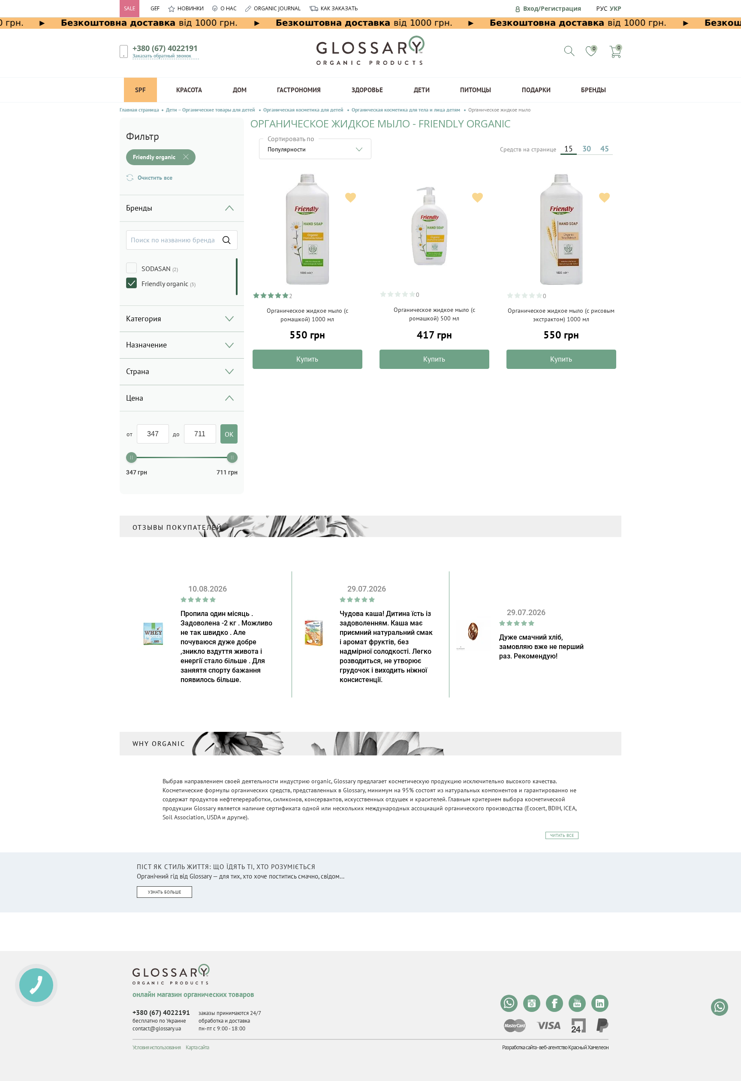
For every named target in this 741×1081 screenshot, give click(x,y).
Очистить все (155, 177)
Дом (240, 90)
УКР (615, 8)
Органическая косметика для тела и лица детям (406, 110)
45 (604, 149)
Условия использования (157, 1047)
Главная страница (139, 110)
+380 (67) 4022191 (165, 48)
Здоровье (367, 90)
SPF (140, 90)
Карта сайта (197, 1047)
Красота (189, 90)
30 (586, 149)
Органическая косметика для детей (304, 110)
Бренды (593, 90)
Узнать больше (164, 892)
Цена (134, 398)
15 (568, 149)
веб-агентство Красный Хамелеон (573, 1047)
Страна (137, 371)
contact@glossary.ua (157, 1028)
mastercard (515, 1026)
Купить (307, 359)
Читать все (562, 835)
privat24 (578, 1025)
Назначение (146, 345)
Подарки (536, 90)
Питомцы (475, 90)
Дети (422, 90)
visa (548, 1025)
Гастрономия (299, 90)
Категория (143, 318)
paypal (602, 1025)
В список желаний (350, 197)
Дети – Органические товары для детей (211, 110)
